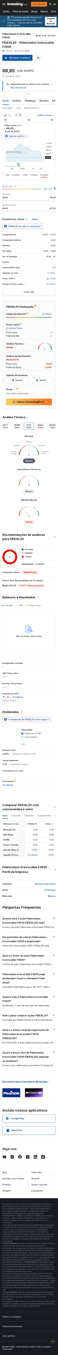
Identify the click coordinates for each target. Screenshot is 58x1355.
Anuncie (35, 1178)
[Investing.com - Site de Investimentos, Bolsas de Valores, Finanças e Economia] (17, 4)
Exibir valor (47, 189)
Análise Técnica (13, 417)
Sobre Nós (36, 1172)
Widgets (6, 1190)
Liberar (34, 855)
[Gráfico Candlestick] (5, 115)
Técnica (44, 100)
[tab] (17, 426)
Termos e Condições (11, 1317)
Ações (6, 11)
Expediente (37, 1190)
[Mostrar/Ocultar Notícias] (20, 115)
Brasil (34, 11)
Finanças (30, 100)
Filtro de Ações (20, 11)
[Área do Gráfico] (9, 115)
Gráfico (16, 100)
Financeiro (50, 890)
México (52, 896)
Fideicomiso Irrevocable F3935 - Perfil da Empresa (25, 869)
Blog (4, 1172)
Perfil (18, 108)
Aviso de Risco (8, 1336)
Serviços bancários (45, 884)
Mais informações (19, 88)
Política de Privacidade (12, 1326)
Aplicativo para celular (13, 1178)
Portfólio (6, 1184)
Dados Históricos (31, 108)
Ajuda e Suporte (39, 1184)
